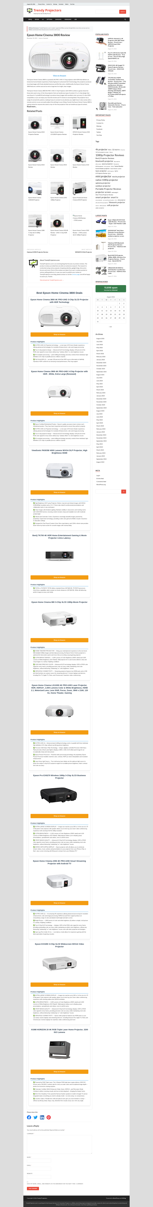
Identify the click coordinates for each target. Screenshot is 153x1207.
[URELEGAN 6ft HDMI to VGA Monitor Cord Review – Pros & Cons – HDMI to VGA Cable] (101, 268)
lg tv (109, 173)
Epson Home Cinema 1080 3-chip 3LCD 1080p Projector (36, 232)
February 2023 (100, 453)
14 (115, 310)
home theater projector (103, 168)
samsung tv (115, 192)
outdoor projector (103, 186)
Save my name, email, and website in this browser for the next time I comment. (55, 1183)
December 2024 (101, 399)
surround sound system (108, 200)
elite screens (98, 164)
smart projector (103, 197)
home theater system (115, 168)
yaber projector (100, 208)
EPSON (37, 19)
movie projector (118, 176)
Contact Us (49, 4)
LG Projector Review (101, 173)
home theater (119, 166)
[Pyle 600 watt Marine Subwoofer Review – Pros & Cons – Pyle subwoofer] (101, 103)
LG (43, 19)
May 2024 (99, 420)
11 (102, 310)
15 (119, 310)
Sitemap (55, 4)
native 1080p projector (107, 180)
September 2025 (101, 371)
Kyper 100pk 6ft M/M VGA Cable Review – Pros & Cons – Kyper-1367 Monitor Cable (117, 221)
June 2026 (99, 344)
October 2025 (100, 368)
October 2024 (100, 405)
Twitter (67, 4)
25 (102, 318)
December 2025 (101, 362)
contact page (76, 274)
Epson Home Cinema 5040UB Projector (34, 199)
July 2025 (99, 377)
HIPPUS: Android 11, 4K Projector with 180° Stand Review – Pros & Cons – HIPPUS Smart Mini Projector (116, 42)
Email (29, 1165)
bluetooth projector (104, 161)
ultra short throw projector (102, 202)
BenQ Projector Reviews (105, 158)
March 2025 (100, 390)
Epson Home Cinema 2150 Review (81, 166)
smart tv (114, 197)
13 (111, 310)
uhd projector (121, 200)
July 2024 (99, 414)
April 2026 (99, 350)
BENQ (30, 19)
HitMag (124, 1198)
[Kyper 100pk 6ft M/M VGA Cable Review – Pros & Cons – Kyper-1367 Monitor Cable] (101, 220)
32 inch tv (116, 150)
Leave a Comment (43, 38)
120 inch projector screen (102, 152)
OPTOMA (49, 19)
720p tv (111, 152)
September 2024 (101, 408)
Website (29, 1173)
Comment (31, 1133)
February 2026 (100, 356)
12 (106, 310)
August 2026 (100, 338)
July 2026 (99, 341)
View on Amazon (59, 76)
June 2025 (99, 380)
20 (111, 314)
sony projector (99, 200)
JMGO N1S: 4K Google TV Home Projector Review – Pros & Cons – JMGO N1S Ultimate (116, 68)
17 (98, 314)
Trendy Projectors (47, 10)
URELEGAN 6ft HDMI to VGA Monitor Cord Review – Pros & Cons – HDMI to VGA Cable (117, 270)
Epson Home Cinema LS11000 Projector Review (59, 133)
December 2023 (101, 435)
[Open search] (125, 19)
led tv (116, 171)
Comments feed (101, 481)
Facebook (61, 4)
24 (98, 318)
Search (123, 11)
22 (119, 314)
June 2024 (99, 417)
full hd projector (99, 166)
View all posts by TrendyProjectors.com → (52, 280)
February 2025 (100, 393)
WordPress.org (101, 484)
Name (29, 1157)
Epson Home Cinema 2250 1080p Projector (59, 199)
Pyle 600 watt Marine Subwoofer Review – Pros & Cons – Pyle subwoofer (117, 105)
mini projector (103, 176)
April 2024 (99, 423)
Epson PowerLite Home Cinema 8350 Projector (80, 199)
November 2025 (101, 365)
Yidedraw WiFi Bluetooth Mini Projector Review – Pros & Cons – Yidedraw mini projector (117, 245)
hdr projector (107, 166)
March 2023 (100, 450)
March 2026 (100, 353)
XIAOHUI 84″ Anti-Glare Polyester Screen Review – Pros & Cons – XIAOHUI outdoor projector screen (116, 233)
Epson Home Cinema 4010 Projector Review (36, 133)
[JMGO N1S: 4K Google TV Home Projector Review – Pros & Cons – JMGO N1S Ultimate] (101, 65)
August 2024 (100, 411)
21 (115, 314)
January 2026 (100, 359)
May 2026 (99, 347)
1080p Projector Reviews (110, 155)
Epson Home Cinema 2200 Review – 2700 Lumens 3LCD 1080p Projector (81, 232)
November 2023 (101, 438)
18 (102, 314)
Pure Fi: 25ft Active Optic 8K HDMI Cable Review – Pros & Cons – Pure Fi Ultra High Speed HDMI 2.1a (117, 55)
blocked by (113, 289)
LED (75, 19)
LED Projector (110, 171)
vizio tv (97, 205)
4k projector (101, 149)
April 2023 (99, 447)
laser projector (101, 171)
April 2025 (99, 387)
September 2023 (101, 441)
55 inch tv (122, 150)
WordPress (116, 1198)
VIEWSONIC (67, 19)
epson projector (107, 164)
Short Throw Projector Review (104, 195)
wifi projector (113, 205)
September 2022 (101, 459)
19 (106, 314)
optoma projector (103, 183)
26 (106, 318)
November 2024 (101, 402)
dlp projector (117, 161)
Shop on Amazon (59, 334)
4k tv (109, 150)
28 (115, 318)
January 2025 (100, 396)
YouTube (72, 4)
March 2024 (100, 426)
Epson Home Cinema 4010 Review (36, 166)
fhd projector (116, 164)
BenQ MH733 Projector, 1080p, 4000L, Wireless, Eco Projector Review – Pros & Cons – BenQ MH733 (117, 258)
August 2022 (100, 462)
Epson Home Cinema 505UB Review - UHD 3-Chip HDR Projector (59, 232)
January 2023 (100, 456)
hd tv (112, 166)
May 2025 (99, 383)
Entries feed (100, 478)
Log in (98, 475)
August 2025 (100, 374)
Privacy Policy (41, 4)
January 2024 (100, 432)
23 (124, 314)
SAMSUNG (58, 19)
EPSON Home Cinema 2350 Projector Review (81, 133)
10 (98, 310)
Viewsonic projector (117, 202)
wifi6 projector (103, 205)
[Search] (123, 492)
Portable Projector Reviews (108, 189)
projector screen (103, 192)
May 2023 (99, 444)
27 (111, 318)
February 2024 (100, 429)
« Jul (110, 326)
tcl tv (116, 200)
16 (124, 310)
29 (119, 318)
